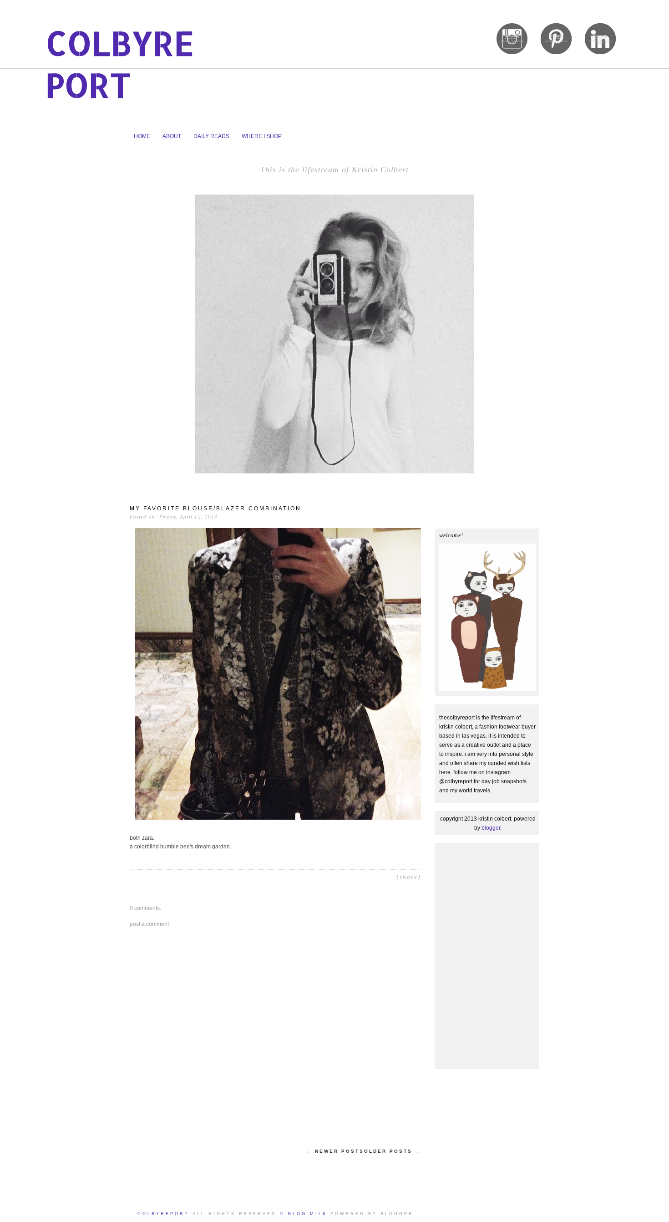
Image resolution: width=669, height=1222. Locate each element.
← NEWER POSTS (335, 1151)
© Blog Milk (303, 1214)
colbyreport (120, 64)
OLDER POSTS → (392, 1151)
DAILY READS (211, 136)
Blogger (490, 828)
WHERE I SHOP (262, 136)
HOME (142, 136)
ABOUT (171, 136)
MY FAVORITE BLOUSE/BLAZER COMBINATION (215, 508)
